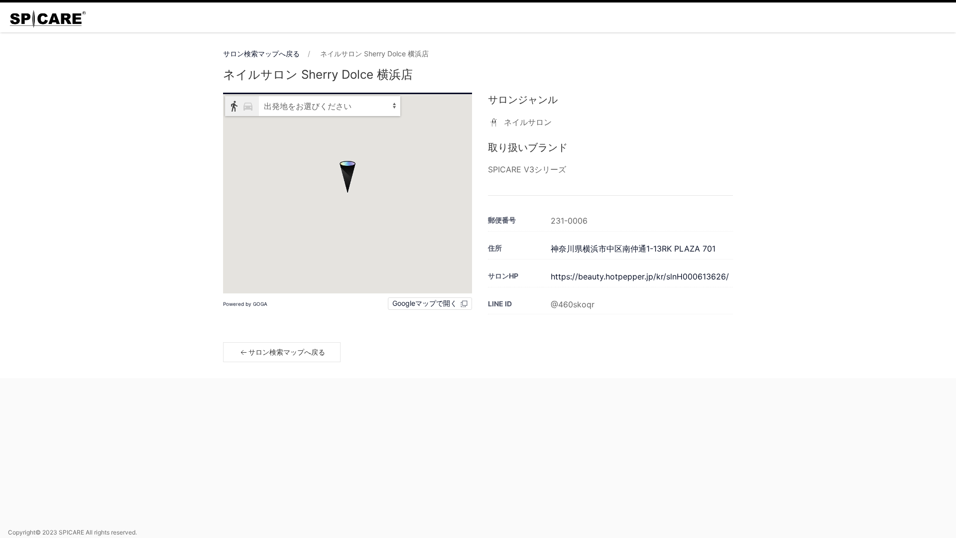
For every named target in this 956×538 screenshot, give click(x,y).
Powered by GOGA (245, 304)
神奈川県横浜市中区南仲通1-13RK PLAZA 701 (633, 249)
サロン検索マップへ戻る (261, 53)
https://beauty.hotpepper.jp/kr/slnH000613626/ (640, 276)
